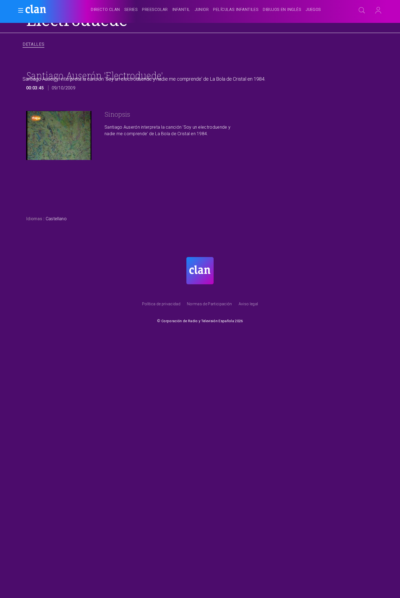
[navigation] (206, 9)
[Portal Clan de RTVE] (36, 9)
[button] (19, 10)
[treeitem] (105, 10)
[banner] (49, 9)
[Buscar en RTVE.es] (361, 10)
